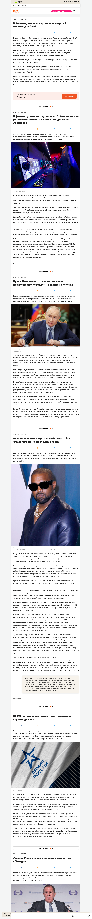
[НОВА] (61, 11)
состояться (49, 615)
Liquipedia (58, 139)
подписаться (69, 96)
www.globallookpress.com (53, 550)
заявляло (39, 828)
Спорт (15, 263)
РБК (65, 458)
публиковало (60, 814)
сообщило (43, 409)
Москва (24, 5)
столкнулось (42, 668)
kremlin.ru (18, 351)
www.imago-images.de (41, 550)
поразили (32, 414)
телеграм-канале (55, 739)
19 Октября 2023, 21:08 (20, 19)
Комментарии (46, 106)
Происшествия (17, 698)
